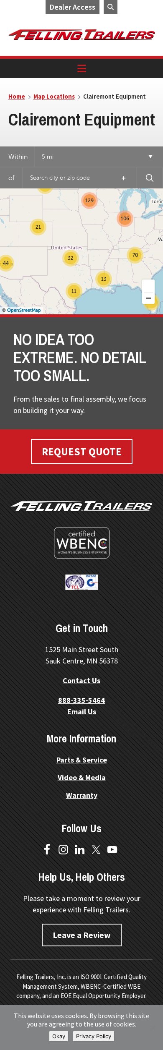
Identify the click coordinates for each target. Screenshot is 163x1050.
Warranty (81, 795)
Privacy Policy (93, 1036)
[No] (152, 1028)
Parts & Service (81, 760)
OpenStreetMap (24, 310)
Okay (58, 1036)
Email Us (81, 711)
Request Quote (82, 451)
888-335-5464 (81, 700)
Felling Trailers (81, 34)
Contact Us (81, 680)
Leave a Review (82, 935)
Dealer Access (72, 7)
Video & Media (82, 777)
